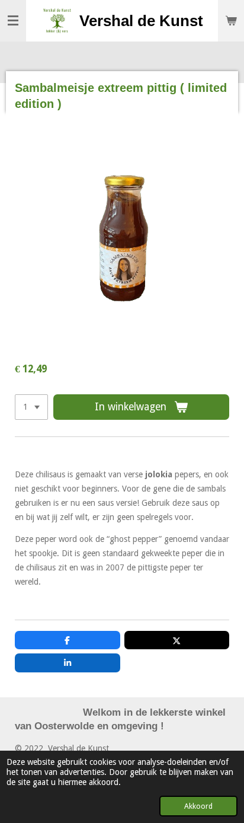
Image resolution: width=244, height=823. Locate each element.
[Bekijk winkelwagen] (231, 21)
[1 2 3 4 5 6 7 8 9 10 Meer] (31, 407)
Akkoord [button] (198, 806)
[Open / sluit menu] (13, 21)
